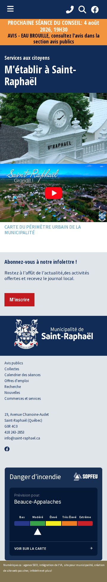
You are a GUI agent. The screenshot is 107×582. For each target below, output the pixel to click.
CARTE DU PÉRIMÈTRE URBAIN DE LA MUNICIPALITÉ (42, 229)
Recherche (12, 386)
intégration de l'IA (50, 565)
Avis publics (13, 362)
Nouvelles (12, 392)
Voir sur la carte (30, 548)
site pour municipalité (78, 565)
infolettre (36, 571)
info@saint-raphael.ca (22, 438)
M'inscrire (19, 299)
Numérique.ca (12, 565)
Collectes (11, 368)
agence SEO (30, 565)
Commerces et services (22, 398)
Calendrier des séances (22, 374)
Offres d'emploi (16, 380)
